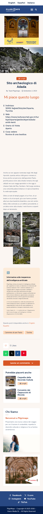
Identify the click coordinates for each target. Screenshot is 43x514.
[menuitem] (11, 2)
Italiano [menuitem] (31, 3)
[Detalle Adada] (12, 238)
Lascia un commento (20, 363)
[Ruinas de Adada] (31, 238)
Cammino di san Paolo (13, 332)
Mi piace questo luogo (21, 97)
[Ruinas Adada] (12, 220)
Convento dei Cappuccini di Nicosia (24, 392)
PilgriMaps (11, 509)
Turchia (29, 332)
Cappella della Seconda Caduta (25, 378)
